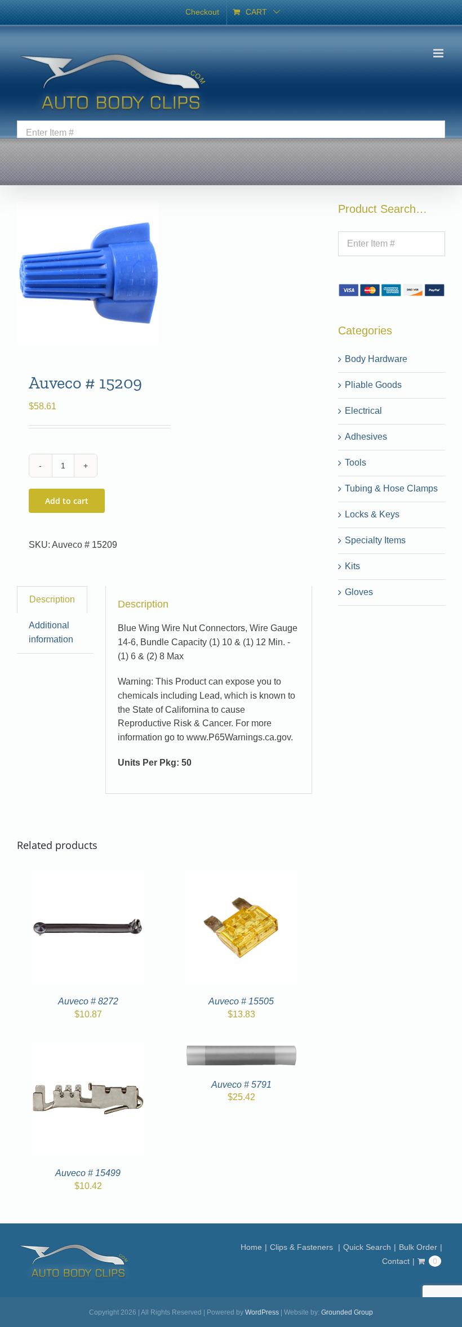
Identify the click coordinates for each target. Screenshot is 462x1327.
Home (251, 1247)
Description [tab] (52, 599)
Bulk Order (418, 1247)
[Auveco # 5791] (241, 1050)
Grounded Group (347, 1312)
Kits (352, 566)
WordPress (262, 1312)
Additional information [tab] (51, 632)
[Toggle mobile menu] (439, 53)
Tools (355, 462)
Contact (396, 1261)
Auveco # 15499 (88, 1173)
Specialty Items (375, 540)
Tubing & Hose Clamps (391, 488)
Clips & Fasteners (302, 1247)
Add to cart (66, 500)
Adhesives (366, 436)
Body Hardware (376, 359)
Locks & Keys (372, 514)
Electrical (363, 410)
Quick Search (367, 1247)
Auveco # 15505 (241, 1001)
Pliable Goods (373, 385)
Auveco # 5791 (241, 1084)
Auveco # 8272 (88, 1001)
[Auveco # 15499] (88, 1050)
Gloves (359, 592)
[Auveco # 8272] (88, 878)
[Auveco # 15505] (241, 878)
